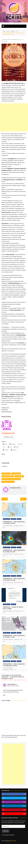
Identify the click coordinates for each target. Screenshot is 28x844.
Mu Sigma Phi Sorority (8, 481)
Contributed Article (7, 39)
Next (23, 499)
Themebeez (13, 840)
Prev (5, 499)
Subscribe (5, 831)
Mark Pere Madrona (8, 525)
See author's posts (8, 437)
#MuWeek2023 (16, 473)
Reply (4, 695)
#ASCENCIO (6, 473)
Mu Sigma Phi (20, 476)
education (5, 41)
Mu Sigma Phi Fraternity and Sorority (12, 479)
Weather (19, 518)
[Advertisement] (14, 117)
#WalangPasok (7, 518)
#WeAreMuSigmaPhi (8, 476)
